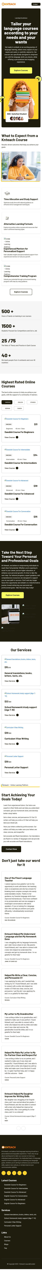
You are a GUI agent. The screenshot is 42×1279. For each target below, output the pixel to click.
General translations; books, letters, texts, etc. (18, 674)
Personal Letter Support (16, 767)
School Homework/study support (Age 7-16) (21, 708)
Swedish (8, 455)
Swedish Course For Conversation (21, 524)
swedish (8, 424)
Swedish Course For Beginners (19, 432)
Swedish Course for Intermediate (21, 462)
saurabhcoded (30, 1264)
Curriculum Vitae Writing (17, 738)
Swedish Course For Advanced (19, 493)
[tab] (7, 402)
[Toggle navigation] (29, 4)
